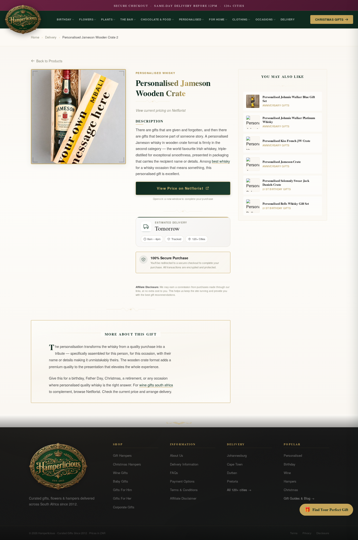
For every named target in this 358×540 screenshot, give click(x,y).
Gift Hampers (122, 455)
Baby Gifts (120, 481)
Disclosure (322, 533)
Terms (294, 533)
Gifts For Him (122, 489)
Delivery (51, 37)
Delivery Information (184, 464)
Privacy (306, 533)
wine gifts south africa (156, 384)
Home (35, 37)
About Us (176, 455)
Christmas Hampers (127, 464)
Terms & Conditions (184, 489)
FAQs (174, 472)
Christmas (291, 489)
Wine (287, 472)
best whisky (221, 161)
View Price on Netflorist (180, 188)
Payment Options (182, 481)
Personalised (293, 455)
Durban (232, 472)
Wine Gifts (120, 472)
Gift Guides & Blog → (299, 498)
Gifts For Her (122, 498)
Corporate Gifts (123, 507)
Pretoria (232, 481)
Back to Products (49, 60)
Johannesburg (237, 455)
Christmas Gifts (329, 19)
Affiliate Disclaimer (183, 498)
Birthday (289, 464)
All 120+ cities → (239, 489)
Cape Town (235, 464)
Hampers (290, 481)
